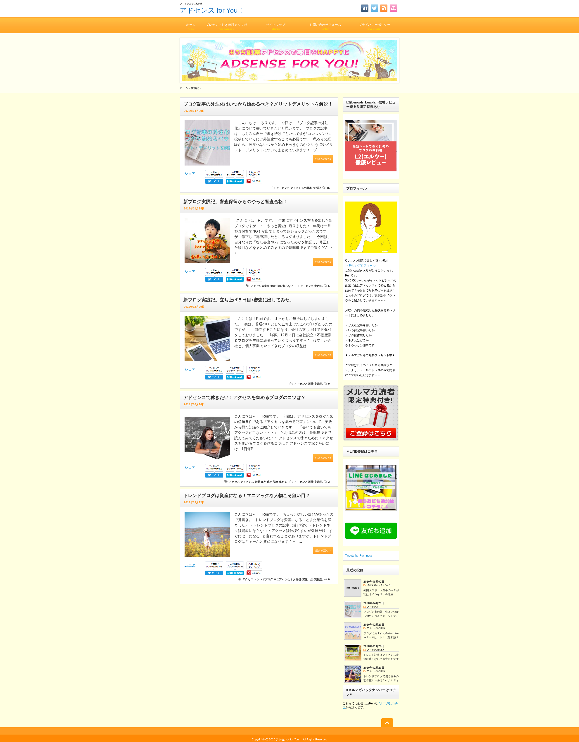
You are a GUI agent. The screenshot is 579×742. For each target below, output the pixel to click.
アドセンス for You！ (212, 10)
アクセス (234, 481)
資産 (305, 579)
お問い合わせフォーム (325, 26)
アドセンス (283, 188)
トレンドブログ (263, 579)
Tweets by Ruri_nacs (359, 555)
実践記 (195, 88)
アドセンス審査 (260, 286)
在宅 (263, 481)
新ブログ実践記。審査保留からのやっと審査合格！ (235, 201)
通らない (287, 286)
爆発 (298, 579)
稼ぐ (269, 481)
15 (328, 188)
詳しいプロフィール (361, 265)
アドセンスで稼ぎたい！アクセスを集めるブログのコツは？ (244, 397)
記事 (275, 481)
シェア (190, 173)
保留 (273, 286)
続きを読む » (323, 159)
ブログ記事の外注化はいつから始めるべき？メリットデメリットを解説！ (258, 103)
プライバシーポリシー (374, 26)
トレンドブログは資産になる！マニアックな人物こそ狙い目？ (246, 495)
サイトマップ (275, 26)
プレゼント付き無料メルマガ (226, 26)
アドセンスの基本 (301, 188)
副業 (311, 383)
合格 (279, 286)
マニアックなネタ (284, 579)
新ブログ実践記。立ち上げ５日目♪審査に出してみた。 (238, 299)
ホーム (191, 26)
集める (283, 481)
